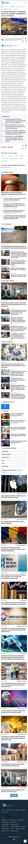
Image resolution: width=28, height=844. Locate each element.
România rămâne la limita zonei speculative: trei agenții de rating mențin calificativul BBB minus (13, 549)
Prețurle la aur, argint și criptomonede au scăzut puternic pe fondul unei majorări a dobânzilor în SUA (13, 738)
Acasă (3, 6)
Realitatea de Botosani (20, 828)
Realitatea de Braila (14, 830)
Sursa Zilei (12, 828)
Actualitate (3, 196)
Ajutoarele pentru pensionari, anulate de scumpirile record (18, 275)
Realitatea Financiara (15, 39)
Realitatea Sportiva (12, 820)
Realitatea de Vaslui (5, 830)
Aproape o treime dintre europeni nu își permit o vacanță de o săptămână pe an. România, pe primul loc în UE (15, 132)
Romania (10, 155)
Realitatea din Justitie (15, 824)
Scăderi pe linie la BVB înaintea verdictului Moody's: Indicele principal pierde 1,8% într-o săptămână (15, 120)
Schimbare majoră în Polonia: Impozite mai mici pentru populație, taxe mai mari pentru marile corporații (18, 373)
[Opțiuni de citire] (25, 841)
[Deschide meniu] (25, 2)
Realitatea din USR (5, 826)
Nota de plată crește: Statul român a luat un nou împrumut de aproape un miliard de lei (14, 603)
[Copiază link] (22, 38)
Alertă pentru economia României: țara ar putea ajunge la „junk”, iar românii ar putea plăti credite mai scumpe (14, 139)
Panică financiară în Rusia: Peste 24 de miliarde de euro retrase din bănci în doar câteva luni (13, 365)
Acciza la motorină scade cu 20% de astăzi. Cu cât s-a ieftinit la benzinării (15, 199)
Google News (6, 167)
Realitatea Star (20, 820)
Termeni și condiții (9, 809)
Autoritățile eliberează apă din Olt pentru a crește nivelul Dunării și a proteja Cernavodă (14, 247)
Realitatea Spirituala (5, 822)
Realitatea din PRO (5, 828)
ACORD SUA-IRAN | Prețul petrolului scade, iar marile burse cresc (18, 380)
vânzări (4, 155)
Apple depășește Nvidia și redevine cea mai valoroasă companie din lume (13, 496)
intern (16, 155)
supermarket (14, 158)
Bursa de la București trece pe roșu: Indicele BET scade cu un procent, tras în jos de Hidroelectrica (15, 126)
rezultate (4, 161)
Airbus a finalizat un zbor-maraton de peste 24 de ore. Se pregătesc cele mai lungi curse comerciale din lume (18, 396)
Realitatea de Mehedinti (14, 826)
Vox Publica (23, 826)
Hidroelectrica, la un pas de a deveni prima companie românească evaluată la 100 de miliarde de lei (13, 630)
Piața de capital (11, 6)
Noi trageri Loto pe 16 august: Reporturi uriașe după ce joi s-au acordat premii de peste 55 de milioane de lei (14, 205)
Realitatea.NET (4, 820)
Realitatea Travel (14, 822)
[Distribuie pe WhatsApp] (22, 41)
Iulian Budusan (23, 572)
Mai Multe (14, 795)
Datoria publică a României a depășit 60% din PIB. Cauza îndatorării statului (13, 711)
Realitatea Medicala (5, 824)
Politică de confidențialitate (20, 809)
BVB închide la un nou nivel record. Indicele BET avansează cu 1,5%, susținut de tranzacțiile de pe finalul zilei (13, 576)
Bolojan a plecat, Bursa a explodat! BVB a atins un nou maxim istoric (13, 790)
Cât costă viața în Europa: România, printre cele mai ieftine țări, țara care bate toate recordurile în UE (13, 685)
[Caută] (21, 2)
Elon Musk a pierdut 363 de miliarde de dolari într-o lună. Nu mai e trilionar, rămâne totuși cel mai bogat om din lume (18, 388)
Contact (3, 809)
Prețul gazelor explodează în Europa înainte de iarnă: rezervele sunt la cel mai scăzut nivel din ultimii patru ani (18, 336)
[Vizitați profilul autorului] (2, 39)
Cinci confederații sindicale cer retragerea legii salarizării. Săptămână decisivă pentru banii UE (19, 263)
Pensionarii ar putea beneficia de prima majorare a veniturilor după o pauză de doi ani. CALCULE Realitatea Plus (15, 217)
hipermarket (5, 158)
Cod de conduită (5, 812)
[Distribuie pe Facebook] (25, 38)
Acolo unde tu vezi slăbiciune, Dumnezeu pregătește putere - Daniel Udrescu (14, 211)
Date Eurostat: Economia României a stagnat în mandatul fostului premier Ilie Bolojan (13, 194)
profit (20, 158)
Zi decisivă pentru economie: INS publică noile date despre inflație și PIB (12, 765)
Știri (6, 6)
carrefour (22, 155)
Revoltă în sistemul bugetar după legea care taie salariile (18, 269)
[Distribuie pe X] (25, 41)
